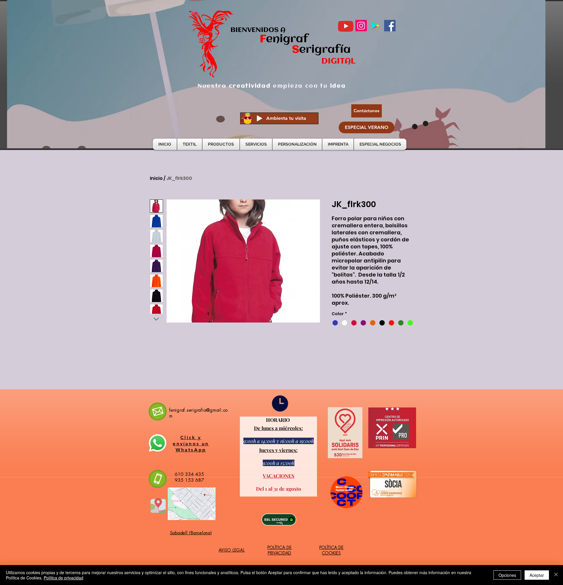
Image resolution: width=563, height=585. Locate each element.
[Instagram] (361, 25)
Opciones (507, 575)
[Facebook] (390, 25)
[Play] (259, 118)
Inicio (156, 178)
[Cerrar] (555, 575)
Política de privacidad (63, 578)
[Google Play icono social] (375, 25)
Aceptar (537, 575)
